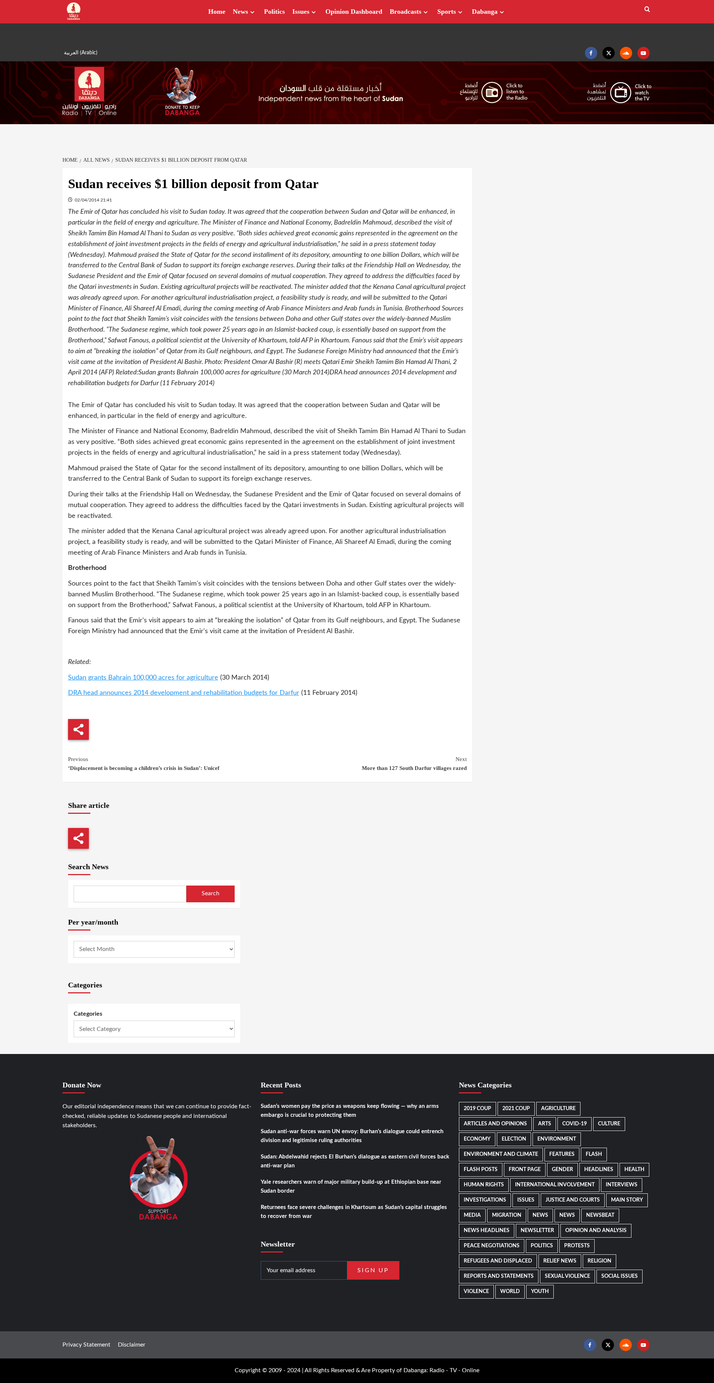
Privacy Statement (86, 1345)
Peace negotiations (492, 1245)
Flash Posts (481, 1169)
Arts (544, 1123)
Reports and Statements (499, 1276)
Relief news (559, 1261)
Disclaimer (131, 1345)
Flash (594, 1154)
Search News (88, 867)
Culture (609, 1123)
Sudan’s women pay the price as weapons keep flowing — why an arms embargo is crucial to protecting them (350, 1110)
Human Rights (484, 1184)
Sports (446, 11)
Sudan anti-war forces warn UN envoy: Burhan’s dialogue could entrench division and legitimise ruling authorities (352, 1136)
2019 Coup (477, 1108)
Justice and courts (573, 1200)
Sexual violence (567, 1276)
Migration (506, 1215)
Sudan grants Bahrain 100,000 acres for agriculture (143, 677)
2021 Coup (516, 1108)
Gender (562, 1169)
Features (562, 1154)
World (510, 1291)
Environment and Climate (501, 1154)
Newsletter (537, 1230)
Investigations (485, 1200)
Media (472, 1215)
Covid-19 (574, 1123)
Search (210, 893)
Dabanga (485, 11)
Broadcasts (405, 11)
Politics (274, 11)
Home (216, 11)
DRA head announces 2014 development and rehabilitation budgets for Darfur (183, 693)
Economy (477, 1139)
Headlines (598, 1169)
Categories (88, 1014)
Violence (476, 1291)
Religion (599, 1261)
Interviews (621, 1184)
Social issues (619, 1276)
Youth (540, 1291)
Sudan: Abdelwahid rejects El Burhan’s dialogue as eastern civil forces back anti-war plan (355, 1161)
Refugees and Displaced (498, 1261)
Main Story (627, 1200)
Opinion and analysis (596, 1230)
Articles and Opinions (495, 1123)
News (240, 11)
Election (514, 1139)
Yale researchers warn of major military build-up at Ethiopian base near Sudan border (351, 1186)
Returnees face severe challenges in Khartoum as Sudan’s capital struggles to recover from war (354, 1212)
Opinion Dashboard (353, 11)
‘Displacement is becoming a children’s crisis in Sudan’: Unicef (143, 763)
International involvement (555, 1184)
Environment (556, 1139)
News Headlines (486, 1230)
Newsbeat (600, 1215)
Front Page (525, 1169)
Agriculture (558, 1108)
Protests (577, 1245)
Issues (300, 11)
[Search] (647, 9)
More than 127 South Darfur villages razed (414, 763)
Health (634, 1169)
